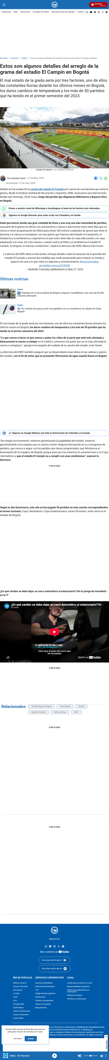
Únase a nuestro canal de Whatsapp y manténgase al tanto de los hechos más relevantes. (54, 208)
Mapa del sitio (40, 1008)
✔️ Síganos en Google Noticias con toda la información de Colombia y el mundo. (50, 433)
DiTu (15, 1000)
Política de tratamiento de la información (78, 991)
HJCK (15, 997)
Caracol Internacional (21, 1011)
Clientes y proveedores (44, 1000)
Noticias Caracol (19, 983)
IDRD (76, 712)
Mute (79, 1055)
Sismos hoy (25, 12)
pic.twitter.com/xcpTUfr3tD (54, 265)
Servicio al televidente (44, 983)
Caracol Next (18, 1018)
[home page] (54, 5)
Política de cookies (74, 995)
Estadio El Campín (38, 712)
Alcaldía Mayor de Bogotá (41, 706)
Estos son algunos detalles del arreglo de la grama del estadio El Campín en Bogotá (64, 58)
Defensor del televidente (45, 986)
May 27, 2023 (75, 269)
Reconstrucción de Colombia (63, 12)
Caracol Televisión (20, 986)
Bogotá (24, 58)
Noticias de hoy (60, 712)
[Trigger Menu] (3, 4)
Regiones (14, 58)
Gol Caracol (17, 990)
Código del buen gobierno (45, 993)
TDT (37, 990)
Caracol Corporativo (21, 1015)
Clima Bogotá (65, 706)
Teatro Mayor (18, 1008)
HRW (15, 12)
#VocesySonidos (89, 261)
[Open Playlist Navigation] (105, 1055)
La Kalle (16, 993)
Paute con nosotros (43, 1004)
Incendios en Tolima (41, 12)
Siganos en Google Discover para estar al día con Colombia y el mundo (45, 215)
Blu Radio (4, 58)
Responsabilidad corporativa (78, 986)
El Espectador (18, 1004)
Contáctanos (40, 997)
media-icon (54, 1055)
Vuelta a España (83, 12)
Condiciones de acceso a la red (79, 983)
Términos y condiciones (76, 999)
